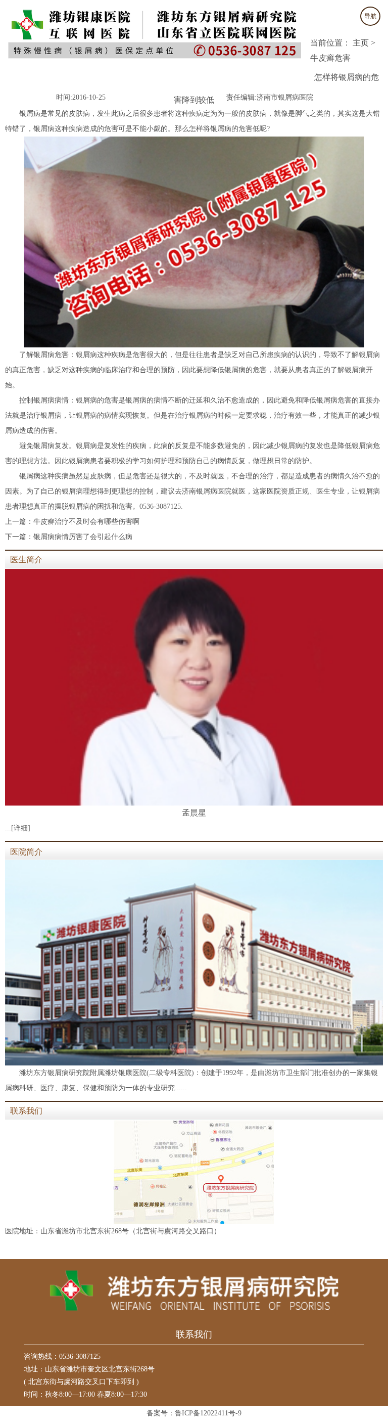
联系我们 (26, 1110)
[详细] (20, 828)
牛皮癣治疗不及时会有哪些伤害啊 (86, 521)
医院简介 (26, 852)
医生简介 (26, 559)
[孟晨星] (194, 687)
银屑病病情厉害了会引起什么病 (82, 537)
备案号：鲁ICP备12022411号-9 (194, 1413)
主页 (361, 42)
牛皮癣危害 (330, 58)
